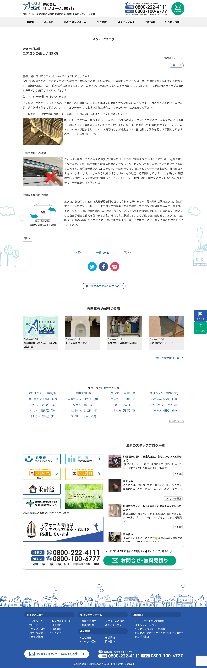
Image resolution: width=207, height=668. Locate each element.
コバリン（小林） (83, 416)
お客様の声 (88, 625)
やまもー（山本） (123, 399)
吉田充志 (179, 58)
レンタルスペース (61, 621)
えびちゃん (124, 405)
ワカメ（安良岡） (43, 410)
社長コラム (176, 65)
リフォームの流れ (115, 621)
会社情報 (102, 21)
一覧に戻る (102, 252)
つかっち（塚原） (123, 410)
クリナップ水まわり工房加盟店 (151, 628)
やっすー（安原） (123, 393)
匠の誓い (110, 641)
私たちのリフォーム (75, 21)
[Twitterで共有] (92, 266)
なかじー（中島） (43, 405)
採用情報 (150, 21)
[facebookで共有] (103, 266)
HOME (30, 21)
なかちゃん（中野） (164, 405)
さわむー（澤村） (43, 416)
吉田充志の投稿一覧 (168, 358)
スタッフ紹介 (89, 641)
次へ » (127, 252)
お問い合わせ (35, 632)
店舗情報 (110, 637)
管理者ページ (176, 421)
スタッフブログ (126, 21)
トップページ (35, 621)
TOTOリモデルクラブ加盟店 (149, 621)
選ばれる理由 (89, 621)
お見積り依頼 (172, 21)
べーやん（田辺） (164, 410)
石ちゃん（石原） (164, 399)
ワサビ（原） (83, 405)
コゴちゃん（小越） (83, 410)
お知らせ (33, 625)
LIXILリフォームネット (146, 625)
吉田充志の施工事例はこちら (103, 286)
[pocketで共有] (114, 266)
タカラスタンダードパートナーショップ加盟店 (159, 632)
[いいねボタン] (25, 238)
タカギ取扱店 (142, 636)
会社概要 (86, 637)
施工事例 (48, 21)
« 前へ (79, 252)
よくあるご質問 (113, 625)
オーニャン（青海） (43, 399)
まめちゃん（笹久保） (83, 399)
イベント (56, 632)
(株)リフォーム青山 (43, 393)
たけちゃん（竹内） (164, 393)
